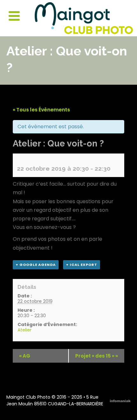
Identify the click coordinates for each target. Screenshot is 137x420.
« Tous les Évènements (41, 109)
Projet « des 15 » (96, 355)
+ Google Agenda (36, 264)
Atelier (25, 330)
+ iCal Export (81, 264)
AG (24, 355)
